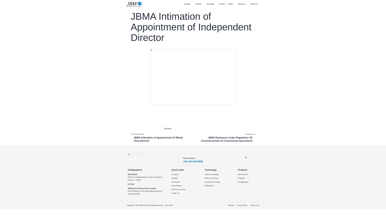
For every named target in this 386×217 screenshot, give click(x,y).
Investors (222, 4)
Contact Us (254, 4)
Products (198, 4)
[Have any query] (185, 153)
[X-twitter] (245, 157)
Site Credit (169, 205)
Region (230, 4)
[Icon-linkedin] (256, 157)
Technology (210, 4)
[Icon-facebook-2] (240, 157)
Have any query (189, 158)
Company (187, 4)
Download (167, 128)
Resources (241, 4)
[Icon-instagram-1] (251, 157)
